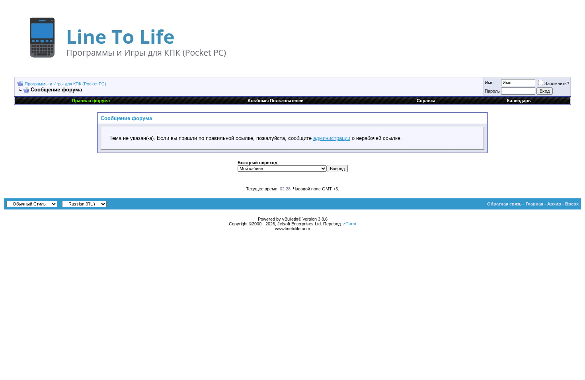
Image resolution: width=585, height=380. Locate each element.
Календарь (519, 100)
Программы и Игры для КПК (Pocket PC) (65, 83)
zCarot (349, 223)
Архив (554, 204)
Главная (534, 204)
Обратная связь (504, 204)
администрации (331, 138)
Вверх (572, 204)
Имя (489, 82)
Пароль (492, 91)
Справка (426, 100)
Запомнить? (556, 83)
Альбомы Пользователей (276, 100)
